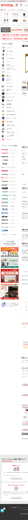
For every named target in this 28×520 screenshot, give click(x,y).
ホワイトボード (10, 83)
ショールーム (21, 507)
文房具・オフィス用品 (11, 118)
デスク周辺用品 (10, 51)
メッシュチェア (12, 9)
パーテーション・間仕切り (10, 79)
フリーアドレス (15, 16)
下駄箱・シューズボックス (10, 65)
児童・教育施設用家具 (11, 114)
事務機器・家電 (10, 100)
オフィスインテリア (11, 97)
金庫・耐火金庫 (10, 86)
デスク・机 (6, 16)
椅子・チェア (6, 23)
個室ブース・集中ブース (9, 76)
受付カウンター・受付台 (10, 90)
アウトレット (9, 139)
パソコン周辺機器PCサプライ (10, 136)
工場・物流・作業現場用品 (9, 104)
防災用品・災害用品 (11, 132)
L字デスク (24, 376)
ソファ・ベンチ (15, 23)
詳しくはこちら (16, 478)
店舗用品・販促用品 (11, 125)
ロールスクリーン (21, 9)
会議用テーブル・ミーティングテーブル (11, 69)
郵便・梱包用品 (10, 121)
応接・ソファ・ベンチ (11, 93)
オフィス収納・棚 (10, 58)
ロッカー (8, 61)
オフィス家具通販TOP (13, 507)
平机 (23, 370)
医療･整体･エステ (10, 107)
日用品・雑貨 (9, 128)
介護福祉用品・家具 (11, 111)
